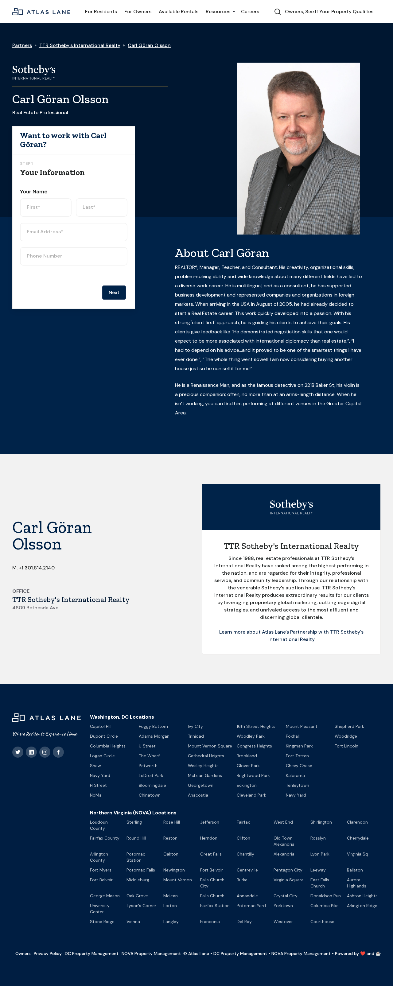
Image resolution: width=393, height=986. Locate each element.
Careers (250, 11)
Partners (22, 45)
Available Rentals (178, 11)
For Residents (101, 11)
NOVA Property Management (151, 953)
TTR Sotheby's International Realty (79, 45)
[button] (219, 11)
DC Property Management (92, 953)
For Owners (137, 11)
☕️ (378, 953)
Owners (23, 953)
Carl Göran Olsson (149, 45)
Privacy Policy (48, 953)
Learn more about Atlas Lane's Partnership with (274, 632)
